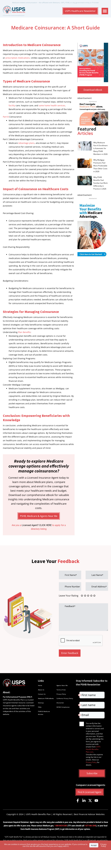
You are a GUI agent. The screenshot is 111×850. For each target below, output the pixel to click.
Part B (6, 116)
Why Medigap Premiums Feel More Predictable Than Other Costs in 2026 (100, 166)
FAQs (39, 707)
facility (12, 105)
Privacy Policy (61, 694)
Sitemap (41, 703)
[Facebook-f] (77, 800)
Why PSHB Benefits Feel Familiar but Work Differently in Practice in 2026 (100, 183)
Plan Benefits (24, 332)
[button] (105, 11)
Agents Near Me (62, 685)
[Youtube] (96, 800)
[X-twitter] (90, 800)
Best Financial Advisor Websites (89, 814)
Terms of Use (61, 690)
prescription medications (17, 57)
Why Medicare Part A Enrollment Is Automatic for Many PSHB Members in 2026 (100, 148)
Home (40, 685)
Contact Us (42, 694)
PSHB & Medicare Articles (44, 712)
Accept (94, 845)
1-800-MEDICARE (60, 825)
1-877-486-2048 (90, 825)
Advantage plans (26, 143)
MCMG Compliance (63, 707)
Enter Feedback (69, 653)
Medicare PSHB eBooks (46, 698)
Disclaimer (60, 703)
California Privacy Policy (65, 698)
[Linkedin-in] (84, 800)
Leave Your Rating (68, 595)
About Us (41, 690)
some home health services (52, 105)
